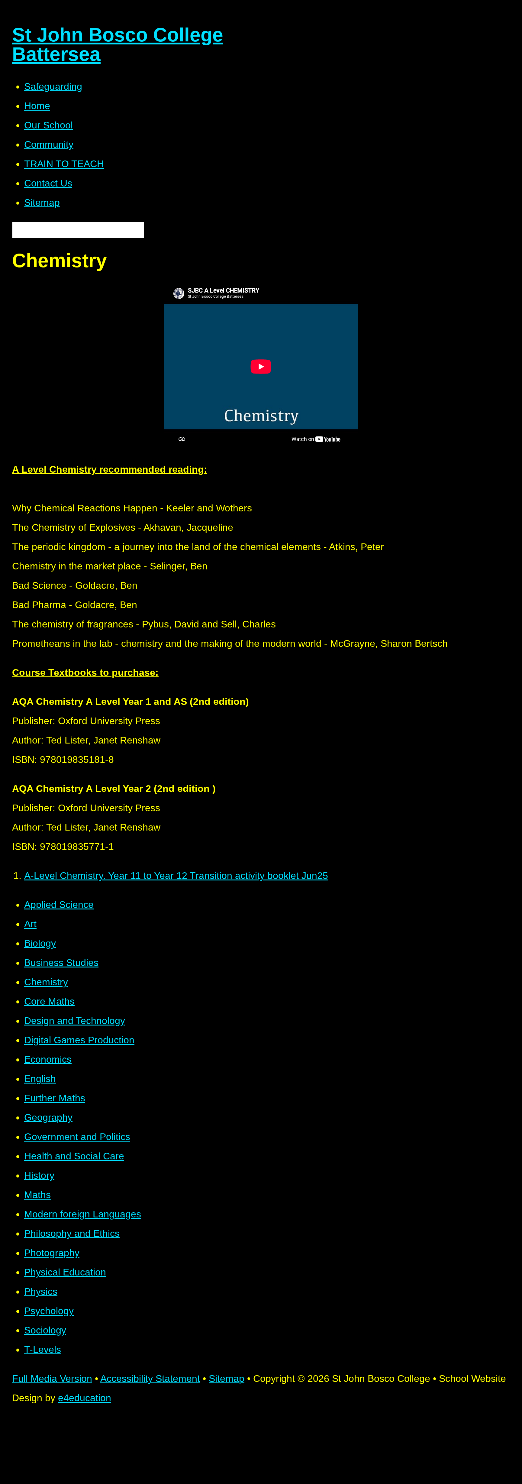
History (39, 1175)
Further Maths (54, 1098)
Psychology (49, 1310)
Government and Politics (77, 1136)
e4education (84, 1397)
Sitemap (226, 1378)
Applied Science (59, 904)
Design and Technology (74, 1020)
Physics (40, 1291)
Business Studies (61, 962)
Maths (37, 1194)
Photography (51, 1252)
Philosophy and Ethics (72, 1233)
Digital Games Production (79, 1040)
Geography (48, 1117)
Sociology (45, 1330)
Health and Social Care (74, 1156)
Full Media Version (52, 1378)
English (40, 1078)
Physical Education (65, 1272)
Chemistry (46, 982)
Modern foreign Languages (82, 1214)
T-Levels (42, 1349)
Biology (40, 943)
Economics (48, 1059)
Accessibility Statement (150, 1378)
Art (30, 924)
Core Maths (49, 1001)
